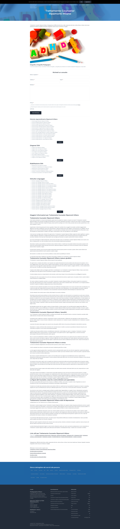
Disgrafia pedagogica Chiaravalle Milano (38, 457)
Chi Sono (35, 470)
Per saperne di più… (43, 477)
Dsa (44, 470)
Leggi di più (87, 1)
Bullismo (51, 470)
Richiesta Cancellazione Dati (41, 524)
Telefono (32, 79)
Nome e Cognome (34, 74)
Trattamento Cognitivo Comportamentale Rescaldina (60, 499)
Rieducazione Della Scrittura (45, 435)
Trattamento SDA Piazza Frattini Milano (57, 503)
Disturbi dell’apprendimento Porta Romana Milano (59, 509)
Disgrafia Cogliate (33, 455)
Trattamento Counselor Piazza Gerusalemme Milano (59, 497)
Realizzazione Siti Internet (34, 525)
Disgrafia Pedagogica (56, 437)
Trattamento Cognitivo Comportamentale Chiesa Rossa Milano (43, 449)
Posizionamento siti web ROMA (44, 525)
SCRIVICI (60, 142)
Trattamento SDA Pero (54, 507)
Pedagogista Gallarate (54, 505)
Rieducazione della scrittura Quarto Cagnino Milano (59, 491)
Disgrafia (37, 435)
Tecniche (56, 470)
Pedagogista (53, 435)
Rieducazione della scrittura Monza (56, 501)
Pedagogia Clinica (72, 470)
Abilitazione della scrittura (63, 470)
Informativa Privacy (33, 524)
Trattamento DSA (70, 435)
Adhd (48, 470)
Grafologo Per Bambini (61, 435)
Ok (81, 1)
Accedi (52, 524)
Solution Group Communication (54, 525)
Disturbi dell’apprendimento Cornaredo (38, 453)
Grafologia (79, 470)
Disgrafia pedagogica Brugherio (36, 451)
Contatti (37, 477)
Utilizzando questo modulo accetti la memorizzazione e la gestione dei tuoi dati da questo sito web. (48, 107)
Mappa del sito (48, 524)
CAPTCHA (32, 109)
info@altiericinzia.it (35, 507)
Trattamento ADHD (78, 435)
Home (32, 470)
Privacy (32, 102)
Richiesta (32, 84)
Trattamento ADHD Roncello (55, 493)
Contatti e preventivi (77, 437)
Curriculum (40, 470)
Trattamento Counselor (47, 437)
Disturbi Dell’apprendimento (67, 437)
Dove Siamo (33, 477)
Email (61, 79)
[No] (118, 1)
